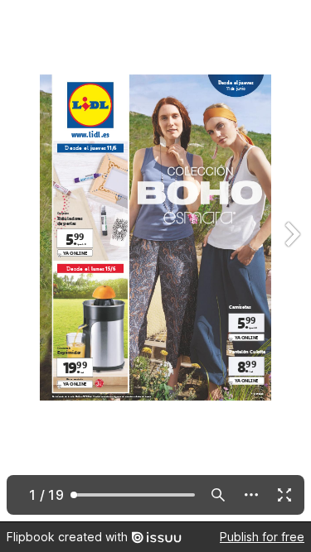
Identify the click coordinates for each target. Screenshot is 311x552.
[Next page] (291, 260)
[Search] (218, 494)
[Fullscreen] (284, 494)
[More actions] (251, 494)
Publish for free (262, 537)
